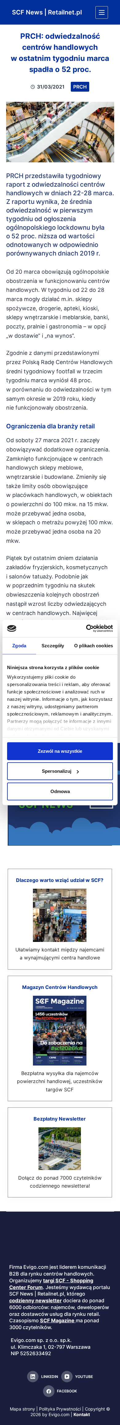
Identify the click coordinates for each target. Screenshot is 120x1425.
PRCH (80, 87)
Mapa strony (22, 1408)
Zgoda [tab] (19, 645)
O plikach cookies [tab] (93, 645)
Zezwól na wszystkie (60, 750)
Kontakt (82, 1414)
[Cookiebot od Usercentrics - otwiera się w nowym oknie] (86, 629)
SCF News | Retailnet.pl (47, 12)
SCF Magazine (57, 1320)
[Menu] (101, 12)
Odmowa (60, 791)
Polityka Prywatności (60, 1408)
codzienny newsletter (35, 1300)
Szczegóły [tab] (53, 645)
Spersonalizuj (56, 771)
